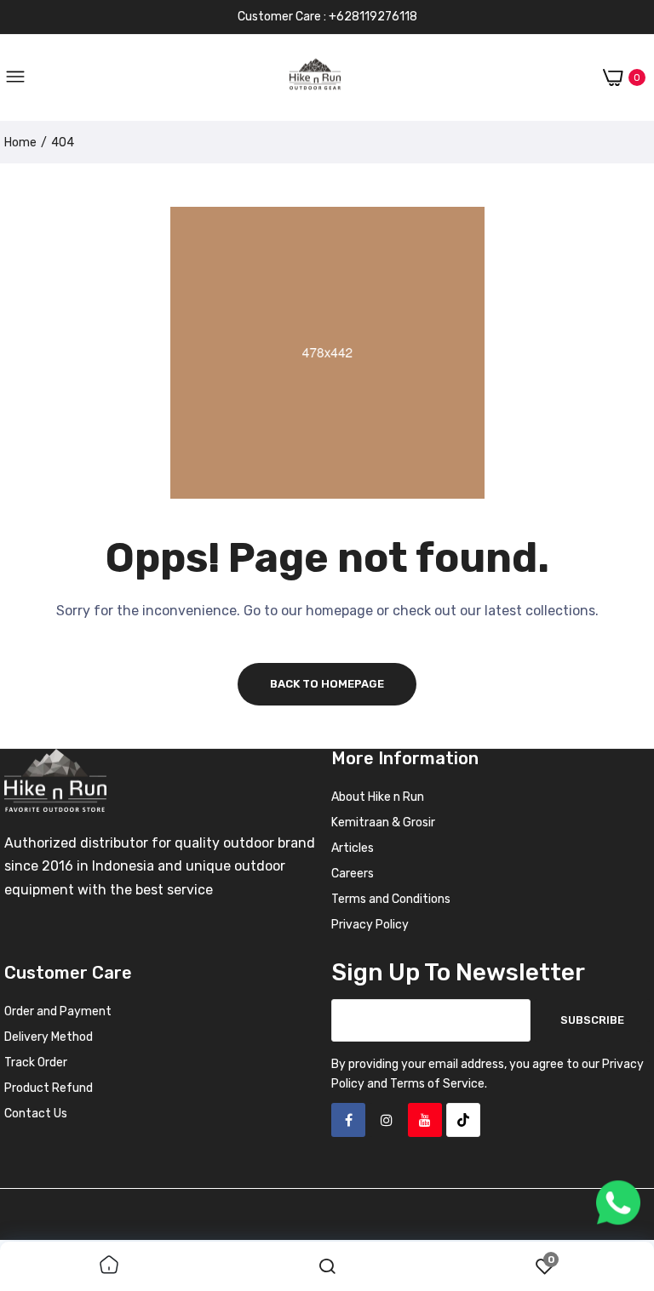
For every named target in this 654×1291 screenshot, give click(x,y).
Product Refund (48, 1088)
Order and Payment (58, 1011)
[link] (109, 1266)
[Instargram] (387, 1120)
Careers (352, 873)
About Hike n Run (377, 797)
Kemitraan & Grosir (383, 822)
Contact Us (35, 1113)
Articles (352, 848)
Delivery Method (48, 1037)
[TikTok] (463, 1120)
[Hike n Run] (315, 78)
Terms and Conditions (390, 899)
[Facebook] (348, 1120)
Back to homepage (327, 683)
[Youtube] (425, 1120)
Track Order (35, 1062)
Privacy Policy (370, 924)
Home (20, 142)
